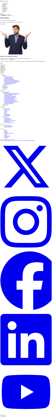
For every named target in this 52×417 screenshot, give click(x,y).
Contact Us (6, 137)
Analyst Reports (7, 114)
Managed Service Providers (8, 122)
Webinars (5, 111)
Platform (4, 5)
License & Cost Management (9, 102)
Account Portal (6, 108)
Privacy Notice (31, 61)
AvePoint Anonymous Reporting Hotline (27, 140)
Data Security (6, 117)
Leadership (6, 132)
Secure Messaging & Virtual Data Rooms (11, 101)
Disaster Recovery (7, 121)
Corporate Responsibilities (8, 133)
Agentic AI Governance (8, 77)
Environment (5, 87)
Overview (6, 130)
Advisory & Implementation (8, 126)
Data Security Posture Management (10, 120)
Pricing (11, 15)
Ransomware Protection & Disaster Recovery (11, 80)
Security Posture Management (9, 79)
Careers (5, 135)
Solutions (2, 65)
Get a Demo (12, 59)
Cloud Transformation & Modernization (10, 82)
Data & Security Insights (8, 95)
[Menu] (1, 15)
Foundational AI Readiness (8, 76)
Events (5, 113)
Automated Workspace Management (10, 100)
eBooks (5, 110)
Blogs (5, 112)
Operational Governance (8, 84)
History (5, 131)
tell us (21, 22)
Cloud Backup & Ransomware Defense (10, 94)
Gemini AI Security (7, 119)
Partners (3, 6)
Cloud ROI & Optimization (8, 78)
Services (2, 70)
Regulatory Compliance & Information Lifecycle (12, 81)
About (4, 11)
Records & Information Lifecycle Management (11, 93)
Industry (4, 85)
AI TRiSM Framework (8, 118)
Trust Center (19, 140)
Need (3, 75)
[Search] (1, 13)
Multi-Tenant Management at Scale (10, 83)
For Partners (4, 105)
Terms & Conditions (7, 140)
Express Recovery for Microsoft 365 (10, 96)
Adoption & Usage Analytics (9, 99)
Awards (5, 134)
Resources (4, 8)
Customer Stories (7, 109)
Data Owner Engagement (8, 103)
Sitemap (2, 140)
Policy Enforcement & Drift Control (10, 97)
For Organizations (5, 92)
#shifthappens (6, 116)
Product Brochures (7, 115)
